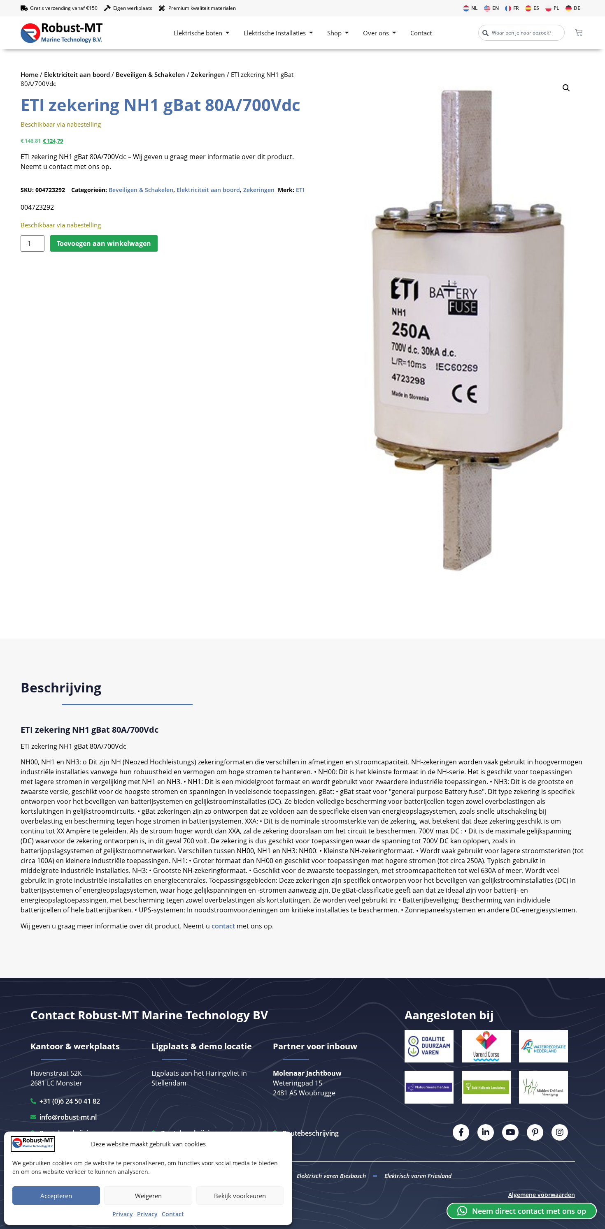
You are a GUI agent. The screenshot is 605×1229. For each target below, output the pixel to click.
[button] (566, 88)
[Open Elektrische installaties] (311, 33)
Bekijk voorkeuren (240, 1196)
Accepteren (56, 1196)
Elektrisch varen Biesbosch (331, 1176)
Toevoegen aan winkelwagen (104, 243)
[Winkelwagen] (578, 33)
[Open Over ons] (394, 33)
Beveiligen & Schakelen (150, 74)
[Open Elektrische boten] (227, 33)
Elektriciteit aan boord (77, 74)
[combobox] (521, 33)
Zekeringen (208, 74)
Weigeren (148, 1196)
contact (223, 925)
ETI (300, 190)
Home (29, 74)
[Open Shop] (347, 33)
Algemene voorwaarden (541, 1195)
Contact (173, 1214)
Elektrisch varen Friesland (417, 1176)
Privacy (122, 1214)
